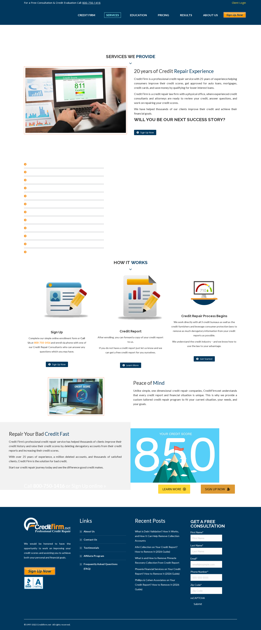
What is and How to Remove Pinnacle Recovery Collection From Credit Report (157, 560)
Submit (198, 604)
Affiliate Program (94, 555)
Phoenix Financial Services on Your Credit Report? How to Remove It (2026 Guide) (158, 571)
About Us (89, 531)
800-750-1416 (91, 2)
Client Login (239, 2)
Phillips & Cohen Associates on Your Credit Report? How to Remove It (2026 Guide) (157, 585)
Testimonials (91, 547)
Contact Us (90, 539)
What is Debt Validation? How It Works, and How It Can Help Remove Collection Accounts (157, 536)
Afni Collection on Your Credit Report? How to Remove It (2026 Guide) (156, 549)
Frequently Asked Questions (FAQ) (101, 566)
